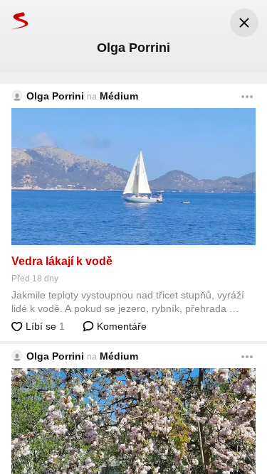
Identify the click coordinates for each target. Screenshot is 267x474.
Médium (119, 96)
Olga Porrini (55, 96)
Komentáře (120, 326)
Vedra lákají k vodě (61, 261)
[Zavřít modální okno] (244, 23)
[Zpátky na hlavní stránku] (14, 20)
